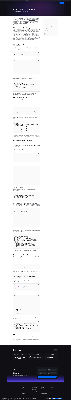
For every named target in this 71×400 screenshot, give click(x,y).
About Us (52, 386)
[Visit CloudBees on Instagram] (15, 387)
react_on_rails (32, 18)
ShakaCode (14, 19)
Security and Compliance (25, 388)
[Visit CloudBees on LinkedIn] (19, 387)
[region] (35, 398)
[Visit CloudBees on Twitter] (18, 387)
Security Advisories (43, 389)
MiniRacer (37, 48)
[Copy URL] (44, 34)
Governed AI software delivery (34, 387)
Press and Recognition (53, 387)
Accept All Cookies (60, 398)
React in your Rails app (32, 20)
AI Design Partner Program (44, 387)
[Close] (70, 398)
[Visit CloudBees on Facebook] (13, 387)
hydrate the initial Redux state (25, 256)
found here (16, 137)
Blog (41, 386)
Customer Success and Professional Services (44, 393)
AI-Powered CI (33, 386)
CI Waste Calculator (43, 395)
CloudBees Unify (24, 386)
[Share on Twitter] (48, 34)
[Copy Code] (38, 52)
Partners (52, 388)
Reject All (54, 398)
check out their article (34, 250)
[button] (14, 2)
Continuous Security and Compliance (35, 391)
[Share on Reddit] (50, 34)
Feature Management (25, 389)
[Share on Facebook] (47, 34)
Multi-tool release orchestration (34, 389)
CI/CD (23, 387)
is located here (23, 24)
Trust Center (42, 388)
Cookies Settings (49, 398)
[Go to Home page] (9, 2)
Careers (52, 389)
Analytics (23, 393)
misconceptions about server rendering (29, 22)
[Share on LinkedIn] (45, 34)
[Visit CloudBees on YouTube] (16, 387)
